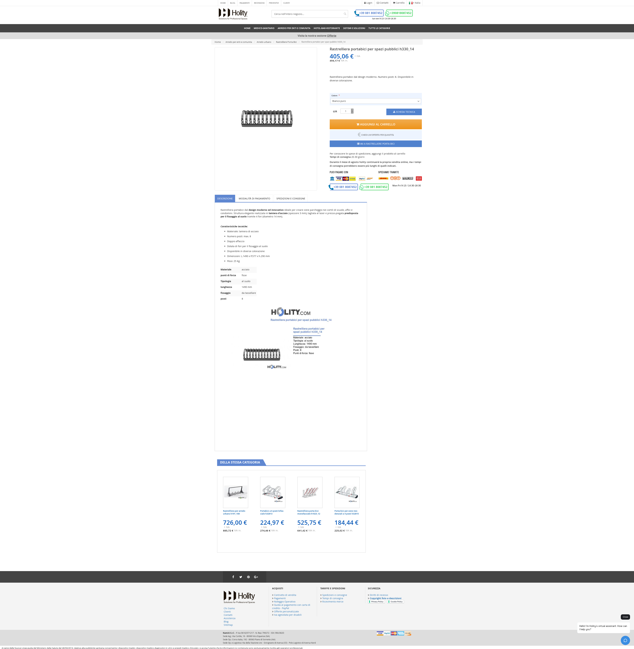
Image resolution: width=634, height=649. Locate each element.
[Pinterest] (248, 577)
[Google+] (256, 577)
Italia (417, 2)
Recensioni (259, 3)
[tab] (225, 198)
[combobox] (310, 14)
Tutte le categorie (379, 28)
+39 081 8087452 (370, 13)
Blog (232, 3)
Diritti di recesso (379, 595)
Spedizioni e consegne (290, 198)
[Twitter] (240, 577)
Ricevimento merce (332, 601)
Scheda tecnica (405, 111)
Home (223, 3)
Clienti (286, 3)
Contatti (228, 614)
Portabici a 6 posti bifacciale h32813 (272, 512)
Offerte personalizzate (286, 611)
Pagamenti (245, 3)
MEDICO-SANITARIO (264, 28)
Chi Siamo (229, 608)
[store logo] (233, 14)
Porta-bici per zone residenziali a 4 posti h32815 (347, 512)
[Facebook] (233, 577)
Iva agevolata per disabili (288, 614)
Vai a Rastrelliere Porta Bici (377, 143)
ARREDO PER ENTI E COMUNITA (294, 28)
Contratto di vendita (285, 595)
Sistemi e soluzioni (354, 28)
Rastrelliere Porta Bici (286, 41)
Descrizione (225, 198)
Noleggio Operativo (284, 601)
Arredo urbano (264, 41)
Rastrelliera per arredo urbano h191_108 (234, 512)
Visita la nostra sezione (317, 35)
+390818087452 (400, 13)
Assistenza (229, 618)
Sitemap (228, 624)
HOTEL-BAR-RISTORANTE (327, 28)
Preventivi (274, 3)
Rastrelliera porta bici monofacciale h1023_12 (308, 512)
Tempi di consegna (332, 598)
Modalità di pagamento (254, 198)
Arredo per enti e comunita (239, 41)
